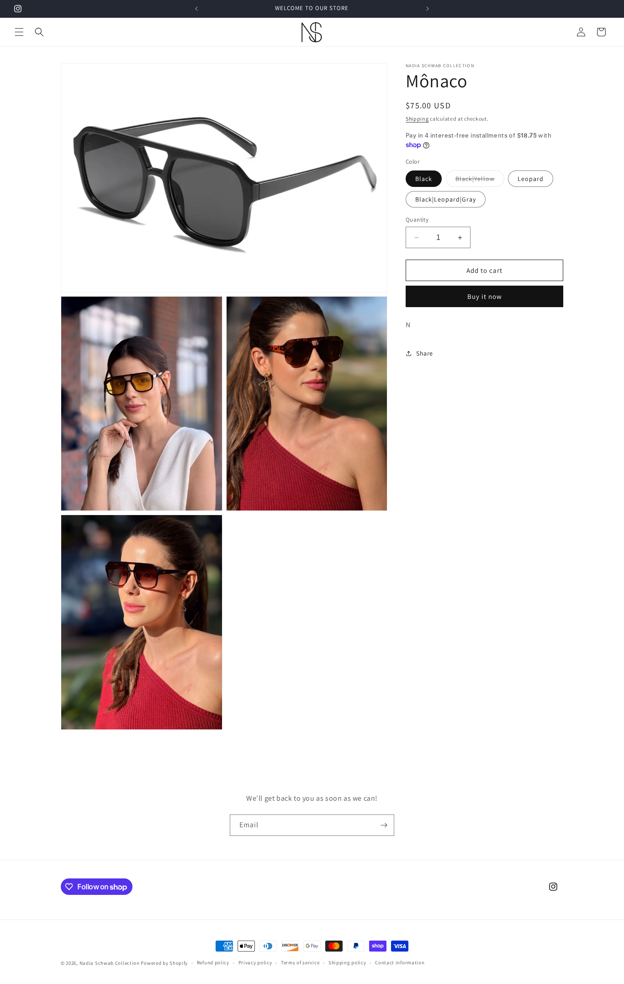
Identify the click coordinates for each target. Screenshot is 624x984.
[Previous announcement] (196, 8)
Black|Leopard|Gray (445, 199)
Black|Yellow (479, 180)
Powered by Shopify (164, 963)
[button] (19, 32)
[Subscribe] (384, 825)
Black (423, 179)
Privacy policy (255, 963)
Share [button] (424, 353)
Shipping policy (347, 963)
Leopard (531, 179)
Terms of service (300, 963)
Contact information (399, 963)
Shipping (417, 118)
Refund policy (213, 963)
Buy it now (484, 296)
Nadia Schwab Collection (109, 963)
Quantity (417, 219)
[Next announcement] (428, 8)
